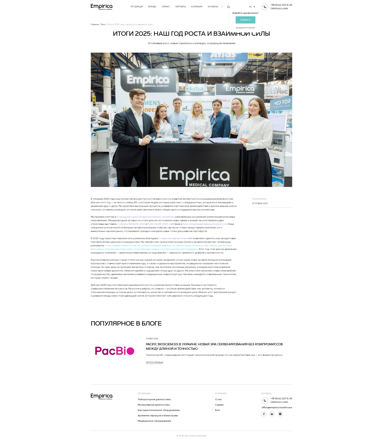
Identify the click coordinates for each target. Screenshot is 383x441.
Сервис (166, 7)
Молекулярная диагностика (154, 405)
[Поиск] (228, 7)
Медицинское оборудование (154, 421)
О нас (218, 399)
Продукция (137, 7)
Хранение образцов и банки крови (158, 416)
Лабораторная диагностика (154, 399)
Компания (196, 7)
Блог (217, 410)
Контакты (213, 7)
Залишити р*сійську (245, 28)
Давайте (245, 20)
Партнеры (180, 7)
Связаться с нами (279, 8)
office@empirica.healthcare (277, 407)
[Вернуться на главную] (101, 6)
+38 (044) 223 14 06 (281, 5)
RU (250, 7)
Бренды (152, 7)
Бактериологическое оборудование (159, 410)
